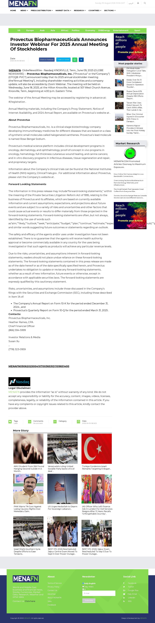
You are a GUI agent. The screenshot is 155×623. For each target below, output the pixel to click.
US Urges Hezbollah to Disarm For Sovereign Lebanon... (62, 507)
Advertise (52, 594)
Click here (30, 601)
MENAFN (15, 70)
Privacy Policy (53, 587)
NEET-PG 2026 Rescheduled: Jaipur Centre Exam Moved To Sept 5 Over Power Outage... (62, 551)
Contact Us (52, 590)
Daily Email (132, 594)
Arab (42, 30)
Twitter (131, 587)
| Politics (75, 30)
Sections (109, 10)
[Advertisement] (78, 19)
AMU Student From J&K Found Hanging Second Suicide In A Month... (29, 468)
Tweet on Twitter (63, 59)
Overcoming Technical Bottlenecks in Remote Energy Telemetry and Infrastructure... (128, 182)
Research (79, 10)
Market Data (62, 10)
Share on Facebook (46, 59)
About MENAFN (54, 598)
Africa (64, 30)
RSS (130, 601)
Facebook (132, 583)
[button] (138, 3)
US (15, 30)
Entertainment (117, 30)
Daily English (90, 583)
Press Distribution (41, 10)
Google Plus (133, 590)
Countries (94, 10)
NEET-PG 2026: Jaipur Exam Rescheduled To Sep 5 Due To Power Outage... (97, 551)
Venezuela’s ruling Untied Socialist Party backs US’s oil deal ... (61, 468)
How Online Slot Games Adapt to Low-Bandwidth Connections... (129, 175)
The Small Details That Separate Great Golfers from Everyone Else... (129, 190)
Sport (135, 30)
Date (12, 58)
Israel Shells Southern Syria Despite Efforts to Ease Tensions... (27, 551)
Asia (53, 30)
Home (13, 10)
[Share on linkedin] (81, 60)
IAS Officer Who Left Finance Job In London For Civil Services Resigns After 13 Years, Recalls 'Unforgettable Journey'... (97, 510)
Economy (90, 30)
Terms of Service (55, 583)
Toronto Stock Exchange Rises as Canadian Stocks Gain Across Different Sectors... (131, 197)
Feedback (52, 605)
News (23, 10)
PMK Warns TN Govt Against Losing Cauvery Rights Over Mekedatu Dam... (27, 509)
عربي (131, 3)
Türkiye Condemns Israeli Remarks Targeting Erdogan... (96, 467)
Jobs (49, 601)
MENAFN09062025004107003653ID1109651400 (38, 366)
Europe (30, 30)
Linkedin (131, 598)
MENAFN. (27, 618)
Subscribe (89, 600)
